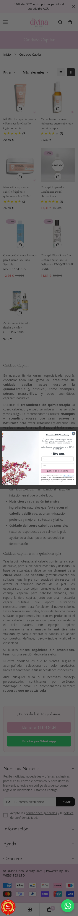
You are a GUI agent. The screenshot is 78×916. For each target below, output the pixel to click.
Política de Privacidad (68, 476)
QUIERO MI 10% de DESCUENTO (57, 471)
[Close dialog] (73, 433)
